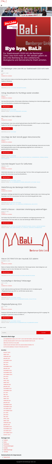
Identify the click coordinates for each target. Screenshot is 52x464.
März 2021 (6, 398)
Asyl (18, 157)
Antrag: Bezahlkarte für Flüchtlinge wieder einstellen (20, 93)
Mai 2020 (6, 416)
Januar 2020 (7, 424)
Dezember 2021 (8, 388)
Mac (2, 74)
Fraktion (13, 202)
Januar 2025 (7, 358)
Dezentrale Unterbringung (24, 204)
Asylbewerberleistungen (18, 182)
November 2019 (8, 428)
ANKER (10, 204)
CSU (16, 204)
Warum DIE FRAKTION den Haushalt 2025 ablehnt (19, 258)
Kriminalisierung (44, 157)
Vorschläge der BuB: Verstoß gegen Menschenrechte (20, 137)
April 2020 (6, 418)
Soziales (19, 180)
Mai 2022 (6, 378)
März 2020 (6, 420)
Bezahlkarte (18, 111)
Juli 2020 (6, 412)
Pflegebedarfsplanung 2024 (11, 304)
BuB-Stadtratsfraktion (25, 157)
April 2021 (6, 396)
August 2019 (7, 434)
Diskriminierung (35, 157)
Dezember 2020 (8, 404)
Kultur (17, 275)
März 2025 (6, 354)
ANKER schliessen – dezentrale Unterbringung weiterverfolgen (24, 209)
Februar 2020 (7, 422)
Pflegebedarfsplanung (22, 299)
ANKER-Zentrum (16, 227)
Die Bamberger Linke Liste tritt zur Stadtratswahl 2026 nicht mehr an (23, 338)
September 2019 (8, 432)
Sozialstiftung (32, 299)
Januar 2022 (7, 386)
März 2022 (6, 382)
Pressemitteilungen (21, 87)
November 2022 (8, 372)
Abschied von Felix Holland (11, 116)
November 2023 (8, 366)
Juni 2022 (6, 376)
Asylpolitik (12, 111)
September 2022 (8, 374)
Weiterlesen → (7, 84)
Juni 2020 (6, 414)
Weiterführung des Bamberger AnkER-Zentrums (18, 187)
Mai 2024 (6, 364)
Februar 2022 (7, 384)
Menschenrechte (5, 158)
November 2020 (8, 406)
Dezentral (25, 227)
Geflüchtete (35, 204)
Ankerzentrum (12, 157)
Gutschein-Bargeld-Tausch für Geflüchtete (16, 164)
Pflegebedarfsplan (21, 322)
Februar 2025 (7, 356)
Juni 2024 (6, 362)
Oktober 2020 (7, 408)
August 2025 (7, 352)
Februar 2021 (7, 400)
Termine (6, 451)
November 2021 (8, 390)
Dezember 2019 (8, 426)
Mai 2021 (6, 394)
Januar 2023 (7, 368)
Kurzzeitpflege (13, 299)
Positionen (13, 87)
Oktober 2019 (7, 430)
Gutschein (33, 182)
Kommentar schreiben (6, 75)
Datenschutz (7, 457)
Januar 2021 (7, 402)
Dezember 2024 (8, 360)
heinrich (3, 96)
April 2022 (6, 380)
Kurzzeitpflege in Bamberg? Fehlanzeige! (16, 281)
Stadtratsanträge (40, 226)
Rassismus (24, 111)
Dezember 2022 (8, 370)
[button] (2, 5)
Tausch (38, 182)
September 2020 (8, 410)
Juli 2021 (6, 392)
